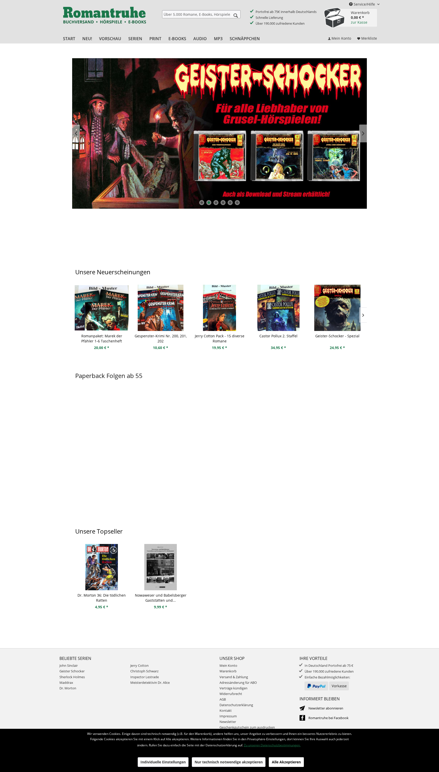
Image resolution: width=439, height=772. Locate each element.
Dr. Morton (67, 688)
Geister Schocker (72, 671)
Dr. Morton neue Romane (219, 133)
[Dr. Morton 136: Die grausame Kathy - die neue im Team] (337, 308)
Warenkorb (228, 671)
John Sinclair (68, 665)
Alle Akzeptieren (286, 762)
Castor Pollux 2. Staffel (219, 336)
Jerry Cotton (139, 665)
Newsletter (228, 721)
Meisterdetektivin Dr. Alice (150, 682)
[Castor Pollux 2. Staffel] (219, 308)
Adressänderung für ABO (238, 682)
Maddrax (66, 682)
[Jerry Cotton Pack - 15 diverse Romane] (160, 308)
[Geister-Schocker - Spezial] (278, 308)
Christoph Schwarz (144, 671)
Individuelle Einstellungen (163, 762)
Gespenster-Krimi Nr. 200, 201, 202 (102, 338)
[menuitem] (201, 14)
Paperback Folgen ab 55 (109, 375)
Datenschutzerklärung (236, 705)
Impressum (228, 716)
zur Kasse (359, 22)
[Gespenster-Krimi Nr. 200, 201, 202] (102, 308)
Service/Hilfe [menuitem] (364, 4)
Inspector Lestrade (144, 677)
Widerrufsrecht (231, 693)
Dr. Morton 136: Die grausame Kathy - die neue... (337, 338)
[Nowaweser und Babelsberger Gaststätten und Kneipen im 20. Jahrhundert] (160, 567)
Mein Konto (228, 665)
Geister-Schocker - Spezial (278, 336)
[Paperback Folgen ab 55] (219, 457)
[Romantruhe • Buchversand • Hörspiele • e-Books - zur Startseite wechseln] (104, 18)
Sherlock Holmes (72, 677)
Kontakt (226, 710)
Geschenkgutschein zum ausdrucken (247, 727)
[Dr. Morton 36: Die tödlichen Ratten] (102, 567)
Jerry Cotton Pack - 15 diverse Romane (160, 338)
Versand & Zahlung (234, 677)
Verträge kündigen (233, 688)
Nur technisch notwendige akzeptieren (229, 762)
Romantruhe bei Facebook (328, 718)
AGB (223, 699)
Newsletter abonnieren (325, 708)
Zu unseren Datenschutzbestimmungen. (272, 745)
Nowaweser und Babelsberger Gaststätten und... (160, 598)
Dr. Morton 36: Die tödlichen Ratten (101, 598)
